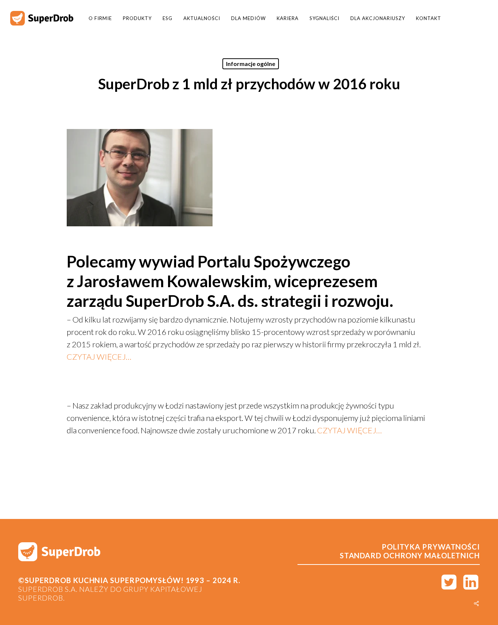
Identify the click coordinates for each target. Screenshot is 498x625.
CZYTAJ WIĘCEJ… (99, 357)
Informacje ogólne (250, 63)
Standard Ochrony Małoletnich (410, 555)
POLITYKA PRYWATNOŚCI (431, 546)
